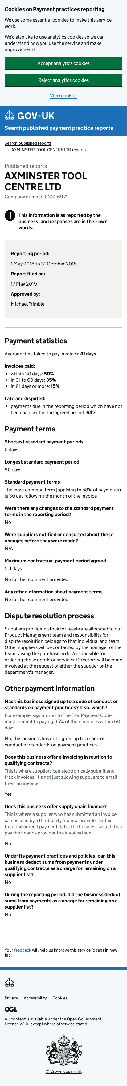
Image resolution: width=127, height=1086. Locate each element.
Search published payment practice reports (59, 128)
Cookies (59, 998)
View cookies (63, 96)
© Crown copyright (64, 1071)
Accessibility (35, 998)
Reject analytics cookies (63, 80)
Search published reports (28, 143)
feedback (22, 950)
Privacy (11, 998)
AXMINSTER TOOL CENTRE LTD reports (48, 149)
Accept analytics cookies (64, 63)
